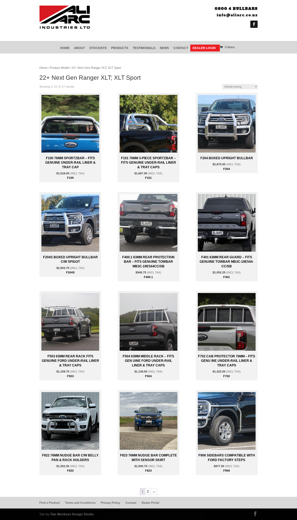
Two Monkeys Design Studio (72, 514)
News (164, 48)
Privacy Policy (110, 502)
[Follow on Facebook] (254, 24)
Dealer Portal (150, 502)
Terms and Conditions (80, 502)
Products (119, 48)
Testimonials (144, 48)
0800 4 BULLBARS (236, 8)
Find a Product (49, 502)
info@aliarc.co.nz (237, 15)
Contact (180, 48)
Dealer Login (204, 48)
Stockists (98, 48)
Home (65, 48)
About (79, 48)
